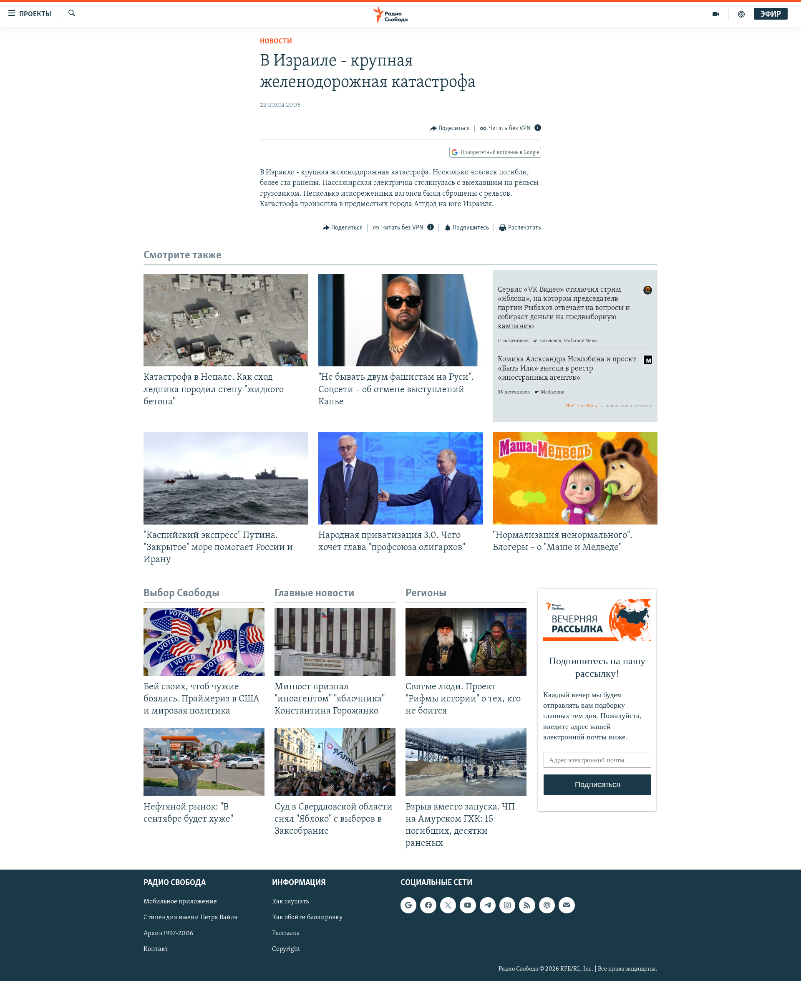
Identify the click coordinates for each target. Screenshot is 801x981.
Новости (276, 41)
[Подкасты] (547, 905)
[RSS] (527, 905)
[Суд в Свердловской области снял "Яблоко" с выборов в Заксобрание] (335, 762)
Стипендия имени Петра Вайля (190, 918)
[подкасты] (741, 14)
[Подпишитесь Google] (408, 905)
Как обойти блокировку (307, 918)
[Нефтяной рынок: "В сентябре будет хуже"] (204, 762)
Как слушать (290, 902)
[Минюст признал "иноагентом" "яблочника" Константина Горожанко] (335, 642)
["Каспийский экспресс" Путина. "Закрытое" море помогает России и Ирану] (226, 478)
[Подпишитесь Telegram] (488, 905)
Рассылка (286, 934)
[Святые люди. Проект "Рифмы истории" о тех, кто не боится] (466, 642)
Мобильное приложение (180, 902)
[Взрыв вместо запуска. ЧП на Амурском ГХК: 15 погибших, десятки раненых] (466, 762)
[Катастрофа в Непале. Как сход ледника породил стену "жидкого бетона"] (226, 320)
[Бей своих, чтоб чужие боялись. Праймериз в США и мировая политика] (204, 642)
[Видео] (716, 14)
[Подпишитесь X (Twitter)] (448, 905)
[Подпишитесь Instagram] (507, 905)
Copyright (286, 949)
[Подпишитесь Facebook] (428, 905)
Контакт (156, 949)
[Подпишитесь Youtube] (468, 905)
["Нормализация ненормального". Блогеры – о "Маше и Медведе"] (575, 478)
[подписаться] (566, 905)
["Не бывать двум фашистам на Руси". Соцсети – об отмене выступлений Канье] (400, 320)
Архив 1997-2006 (168, 934)
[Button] (450, 128)
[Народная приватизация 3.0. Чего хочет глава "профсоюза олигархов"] (400, 478)
